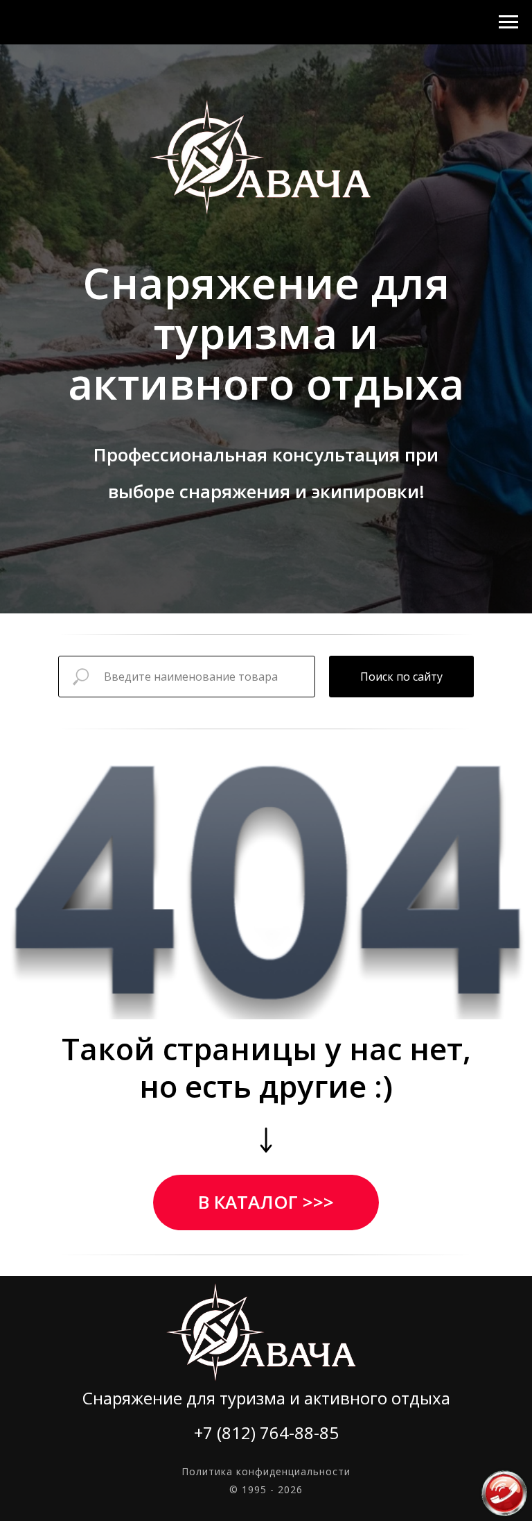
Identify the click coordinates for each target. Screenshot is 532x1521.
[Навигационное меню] (508, 22)
